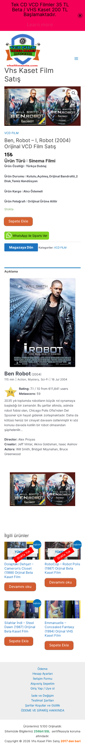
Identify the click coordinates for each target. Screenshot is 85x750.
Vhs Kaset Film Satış (29, 74)
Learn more (40, 24)
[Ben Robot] (42, 322)
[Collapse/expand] (80, 15)
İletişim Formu (42, 678)
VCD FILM (11, 133)
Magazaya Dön (21, 247)
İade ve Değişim (42, 695)
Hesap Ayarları (42, 673)
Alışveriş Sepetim (42, 683)
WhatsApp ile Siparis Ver (30, 235)
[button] (74, 93)
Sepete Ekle (18, 221)
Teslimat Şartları (42, 700)
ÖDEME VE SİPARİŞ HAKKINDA (42, 710)
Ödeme (42, 669)
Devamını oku (20, 586)
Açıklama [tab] (11, 271)
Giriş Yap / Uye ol (42, 688)
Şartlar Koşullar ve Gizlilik (42, 705)
